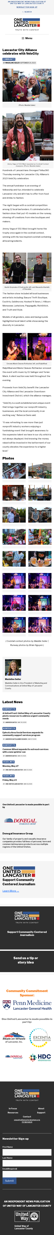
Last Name (7, 1158)
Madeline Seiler (13, 63)
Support (41, 1112)
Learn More (11, 890)
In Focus (13, 1108)
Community (9, 59)
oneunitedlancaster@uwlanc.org (27, 1120)
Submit (9, 1180)
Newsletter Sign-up (27, 7)
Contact (27, 1117)
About (41, 1108)
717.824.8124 (27, 1122)
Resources (13, 1112)
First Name (8, 1147)
